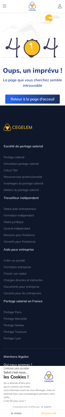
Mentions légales (16, 356)
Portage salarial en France (23, 301)
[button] (4, 6)
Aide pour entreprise (19, 249)
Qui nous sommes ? (18, 364)
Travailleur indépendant (21, 198)
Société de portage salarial (23, 146)
